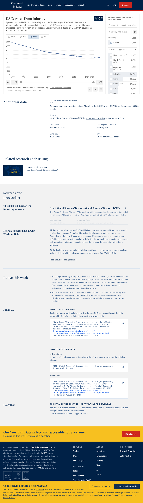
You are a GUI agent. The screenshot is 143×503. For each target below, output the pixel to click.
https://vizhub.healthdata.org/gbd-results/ (70, 414)
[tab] (12, 37)
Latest (58, 5)
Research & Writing (128, 451)
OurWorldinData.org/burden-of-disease (20, 90)
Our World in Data (17, 5)
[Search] (108, 5)
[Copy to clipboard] (120, 323)
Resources (68, 5)
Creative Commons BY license (80, 295)
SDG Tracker (78, 476)
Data (50, 5)
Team (98, 465)
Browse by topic (38, 5)
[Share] (95, 89)
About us (100, 451)
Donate (125, 5)
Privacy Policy (117, 495)
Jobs (98, 470)
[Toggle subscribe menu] (115, 5)
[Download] (90, 89)
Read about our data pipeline (62, 260)
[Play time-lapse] (8, 82)
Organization (102, 456)
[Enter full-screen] (101, 89)
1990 (14, 82)
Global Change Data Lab (42, 447)
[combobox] (108, 5)
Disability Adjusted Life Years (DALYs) (100, 106)
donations (40, 489)
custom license (25, 462)
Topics (75, 451)
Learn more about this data (60, 88)
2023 (99, 82)
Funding (99, 461)
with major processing (95, 118)
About (81, 5)
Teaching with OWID (82, 480)
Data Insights (78, 461)
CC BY (38, 90)
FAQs (39, 468)
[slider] (21, 82)
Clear (134, 37)
